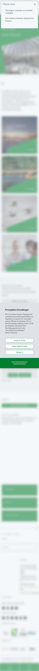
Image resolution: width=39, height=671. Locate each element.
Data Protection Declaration (19, 362)
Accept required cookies (19, 346)
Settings (19, 352)
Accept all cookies (19, 340)
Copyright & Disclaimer (19, 363)
